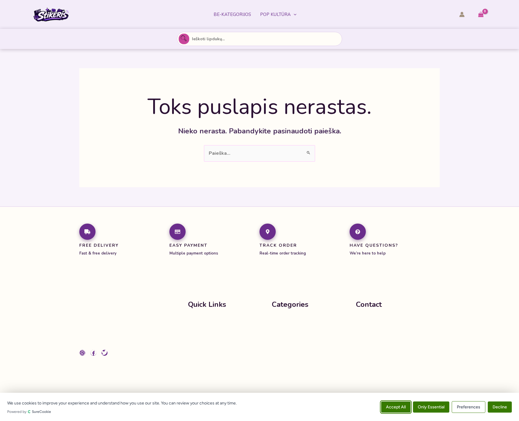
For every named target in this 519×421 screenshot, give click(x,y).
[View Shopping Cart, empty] (480, 14)
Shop (194, 333)
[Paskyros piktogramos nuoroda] (462, 14)
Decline (500, 406)
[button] (293, 14)
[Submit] (184, 39)
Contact (197, 357)
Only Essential (431, 406)
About (195, 345)
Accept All (396, 406)
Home (195, 321)
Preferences (468, 406)
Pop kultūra (275, 14)
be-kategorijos (232, 14)
